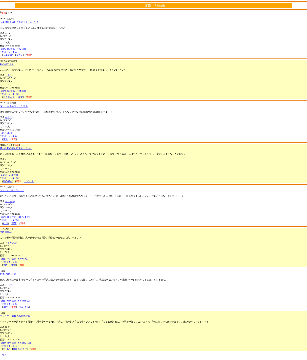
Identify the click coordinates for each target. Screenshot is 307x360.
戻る (4, 355)
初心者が (7, 181)
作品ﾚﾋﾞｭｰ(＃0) (9, 304)
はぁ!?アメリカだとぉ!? (12, 190)
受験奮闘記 (6, 232)
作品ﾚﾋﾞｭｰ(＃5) (9, 52)
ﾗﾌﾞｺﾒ (6, 349)
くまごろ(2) (11, 243)
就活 (5, 139)
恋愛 (20, 97)
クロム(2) (10, 201)
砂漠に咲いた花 (8, 274)
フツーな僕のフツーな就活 (14, 106)
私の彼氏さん (7, 64)
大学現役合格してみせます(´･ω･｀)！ (19, 22)
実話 (14, 223)
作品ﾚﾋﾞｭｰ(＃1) (9, 346)
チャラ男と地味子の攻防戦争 (15, 316)
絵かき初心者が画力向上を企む (16, 148)
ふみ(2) (8, 75)
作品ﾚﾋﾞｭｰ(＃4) (9, 262)
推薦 (13, 265)
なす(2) (8, 117)
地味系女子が (20, 349)
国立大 (19, 55)
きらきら (24, 307)
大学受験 (7, 55)
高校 (5, 307)
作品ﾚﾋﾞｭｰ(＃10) (9, 94)
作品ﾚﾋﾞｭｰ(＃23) (9, 220)
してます (29, 181)
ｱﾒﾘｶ (5, 223)
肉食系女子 (9, 97)
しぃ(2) (8, 285)
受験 (5, 265)
